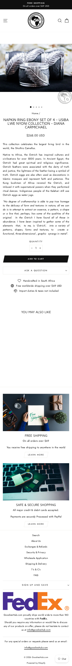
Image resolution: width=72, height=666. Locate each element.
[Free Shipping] (36, 412)
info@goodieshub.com (39, 629)
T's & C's (36, 569)
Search (36, 535)
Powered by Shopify (36, 662)
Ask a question (35, 270)
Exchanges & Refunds (36, 546)
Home (35, 113)
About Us (36, 541)
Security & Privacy (36, 552)
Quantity (36, 241)
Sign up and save (35, 585)
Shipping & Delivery (36, 563)
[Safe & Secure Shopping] (36, 482)
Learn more (36, 454)
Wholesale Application (36, 558)
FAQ (36, 575)
